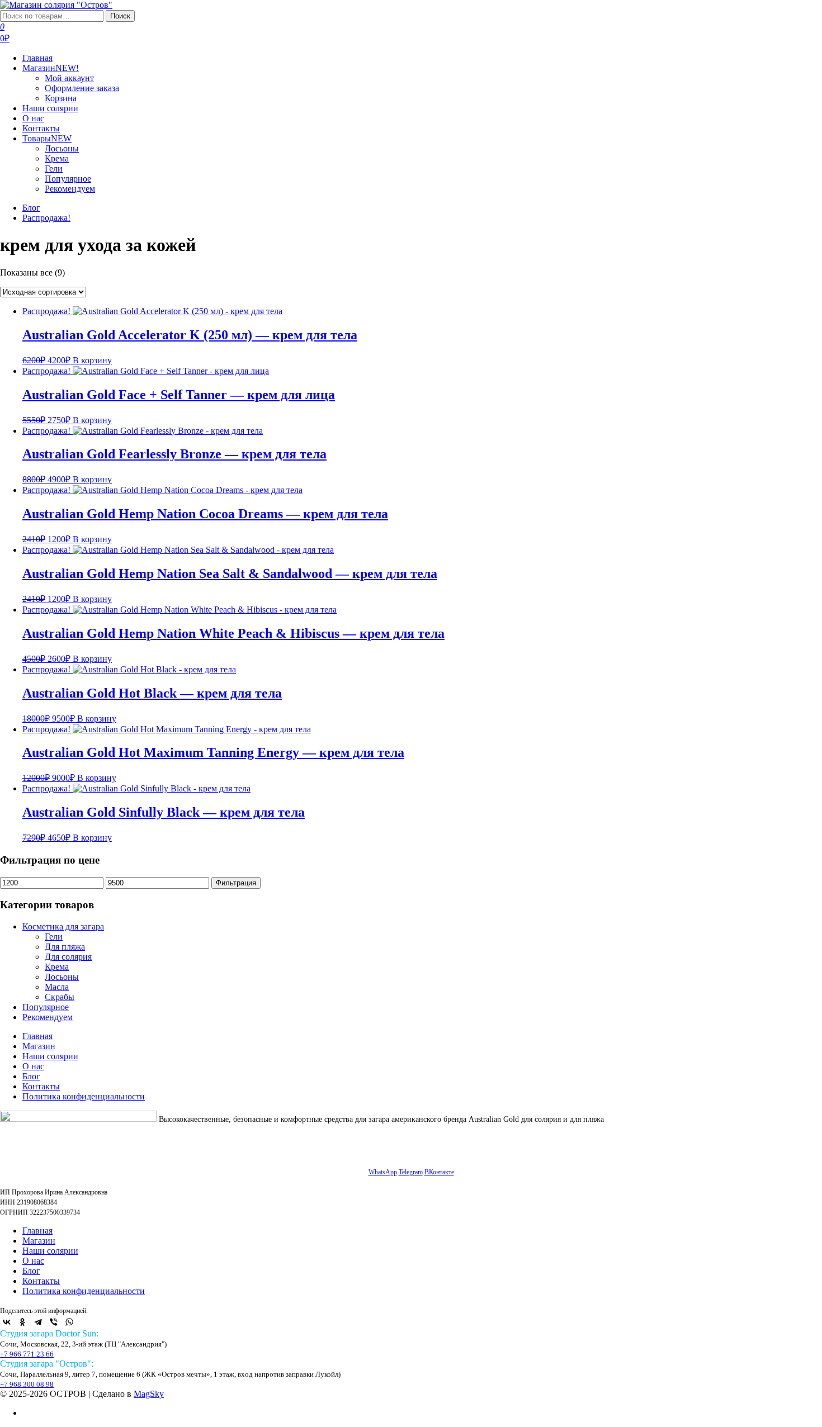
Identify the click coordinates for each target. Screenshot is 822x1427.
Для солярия (68, 956)
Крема (57, 158)
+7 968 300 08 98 (27, 1384)
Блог (31, 207)
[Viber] (53, 1322)
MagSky (149, 1393)
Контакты (41, 128)
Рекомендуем (70, 188)
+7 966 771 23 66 (27, 1354)
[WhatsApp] (69, 1322)
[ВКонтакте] (6, 1322)
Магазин (50, 68)
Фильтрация (236, 883)
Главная (37, 58)
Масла (57, 987)
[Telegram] (38, 1322)
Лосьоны (62, 148)
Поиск (120, 16)
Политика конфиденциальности (83, 1096)
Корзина (61, 98)
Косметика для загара (63, 926)
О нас (33, 118)
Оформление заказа (82, 88)
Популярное (68, 178)
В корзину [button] (92, 360)
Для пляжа (65, 946)
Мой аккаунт (69, 78)
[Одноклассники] (22, 1322)
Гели (54, 168)
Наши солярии (50, 108)
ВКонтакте (439, 1172)
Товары (47, 138)
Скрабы (59, 997)
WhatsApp (383, 1172)
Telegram (411, 1172)
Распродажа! (46, 217)
